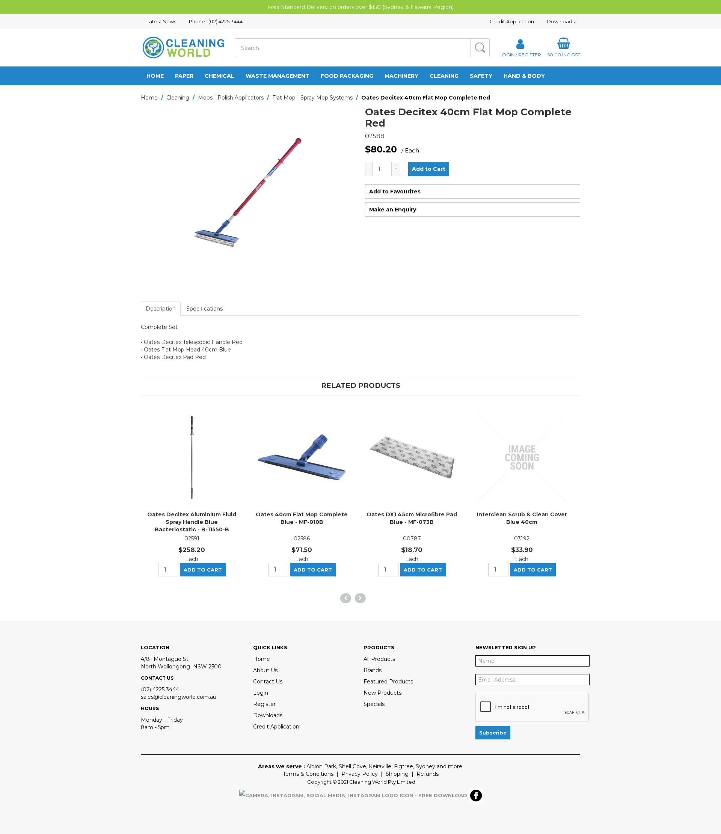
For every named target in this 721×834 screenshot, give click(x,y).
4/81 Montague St (165, 659)
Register (264, 704)
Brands (373, 670)
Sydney (425, 766)
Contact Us (267, 681)
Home (155, 75)
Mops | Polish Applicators (231, 97)
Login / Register (520, 54)
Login (260, 692)
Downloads (561, 21)
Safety (481, 75)
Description (161, 308)
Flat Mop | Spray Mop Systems (312, 97)
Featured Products (388, 681)
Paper (184, 75)
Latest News (161, 21)
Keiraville (380, 766)
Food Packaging (347, 75)
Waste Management (277, 75)
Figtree (403, 766)
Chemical (219, 75)
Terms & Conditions (308, 774)
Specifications (204, 308)
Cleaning (444, 75)
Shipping (397, 774)
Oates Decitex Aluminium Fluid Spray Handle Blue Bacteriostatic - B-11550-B (191, 522)
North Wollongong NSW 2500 (181, 666)
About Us (265, 670)
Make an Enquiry (392, 209)
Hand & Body (524, 75)
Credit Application (512, 21)
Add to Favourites (395, 191)
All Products (379, 659)
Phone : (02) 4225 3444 (216, 21)
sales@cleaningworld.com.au (178, 697)
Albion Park (321, 766)
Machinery (401, 75)
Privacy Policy (359, 774)
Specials (374, 704)
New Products (382, 692)
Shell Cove (352, 766)
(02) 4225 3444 (160, 689)
